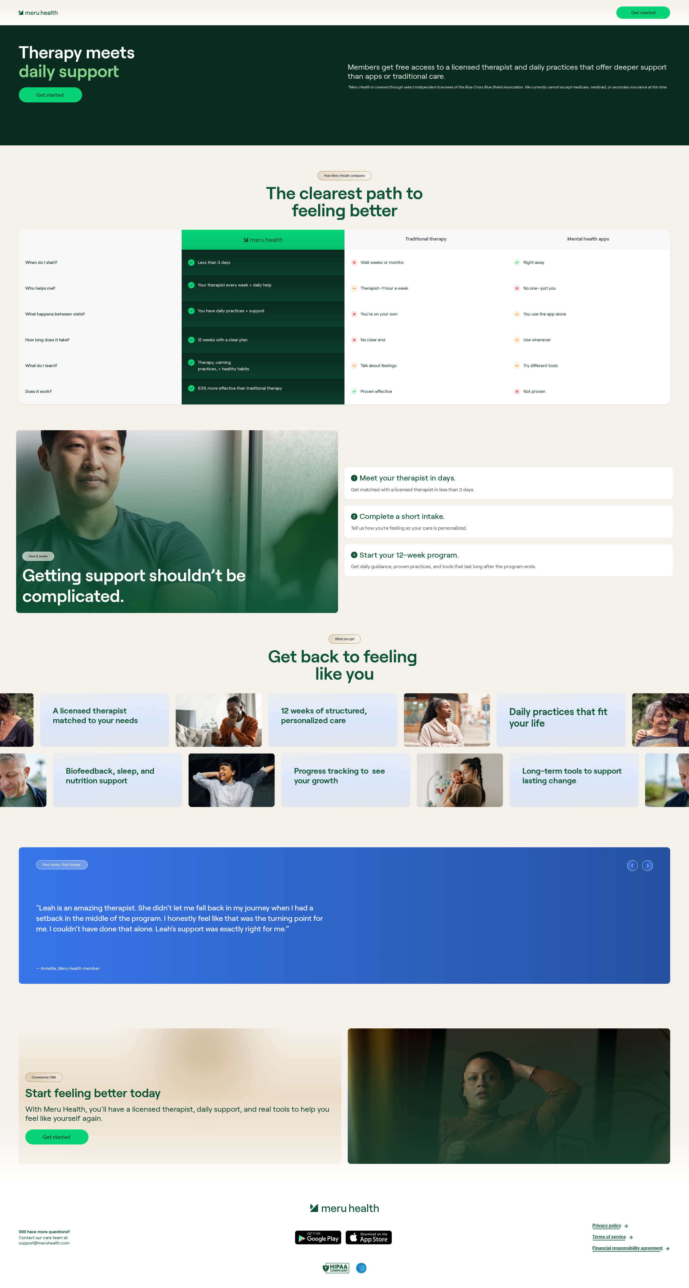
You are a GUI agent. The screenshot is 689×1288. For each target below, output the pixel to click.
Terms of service (609, 1237)
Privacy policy (606, 1225)
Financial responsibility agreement (627, 1248)
